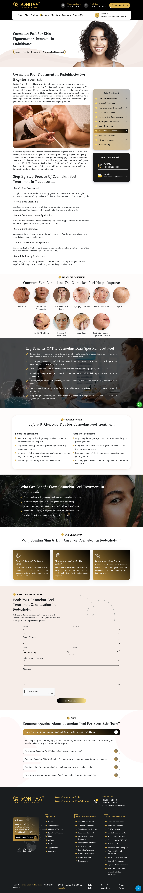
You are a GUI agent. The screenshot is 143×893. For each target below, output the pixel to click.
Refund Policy (91, 886)
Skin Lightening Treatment (110, 107)
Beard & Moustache (116, 861)
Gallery (51, 840)
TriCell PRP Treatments (117, 844)
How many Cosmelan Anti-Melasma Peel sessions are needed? (53, 751)
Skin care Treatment (56, 829)
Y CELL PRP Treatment (117, 836)
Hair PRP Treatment (116, 825)
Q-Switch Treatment (107, 103)
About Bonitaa (31, 15)
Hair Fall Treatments (116, 821)
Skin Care (45, 15)
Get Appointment (71, 700)
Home (20, 15)
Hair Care (56, 15)
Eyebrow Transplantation (118, 864)
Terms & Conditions (105, 886)
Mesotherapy (104, 144)
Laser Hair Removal (107, 112)
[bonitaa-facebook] (19, 850)
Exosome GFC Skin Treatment (111, 117)
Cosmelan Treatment (108, 130)
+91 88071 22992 (111, 167)
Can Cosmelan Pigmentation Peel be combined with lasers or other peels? (59, 767)
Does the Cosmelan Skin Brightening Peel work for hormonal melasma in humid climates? (66, 759)
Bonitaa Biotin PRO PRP (117, 840)
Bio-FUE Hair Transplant (117, 833)
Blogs (50, 836)
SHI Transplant (114, 829)
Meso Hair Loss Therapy (117, 868)
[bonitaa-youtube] (30, 850)
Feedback (66, 15)
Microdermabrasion (107, 135)
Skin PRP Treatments (108, 98)
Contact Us (78, 15)
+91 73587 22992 (109, 800)
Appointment (118, 5)
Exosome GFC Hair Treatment (115, 852)
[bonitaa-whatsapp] (139, 404)
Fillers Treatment (106, 139)
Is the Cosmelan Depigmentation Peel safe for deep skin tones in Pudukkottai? (61, 732)
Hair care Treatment (56, 833)
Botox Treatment (106, 126)
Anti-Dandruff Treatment (117, 857)
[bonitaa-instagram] (24, 850)
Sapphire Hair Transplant (118, 847)
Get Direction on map (24, 837)
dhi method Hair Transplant (114, 873)
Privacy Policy (122, 886)
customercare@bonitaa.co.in (115, 176)
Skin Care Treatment (31, 52)
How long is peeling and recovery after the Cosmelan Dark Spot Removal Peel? (61, 775)
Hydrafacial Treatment (109, 121)
